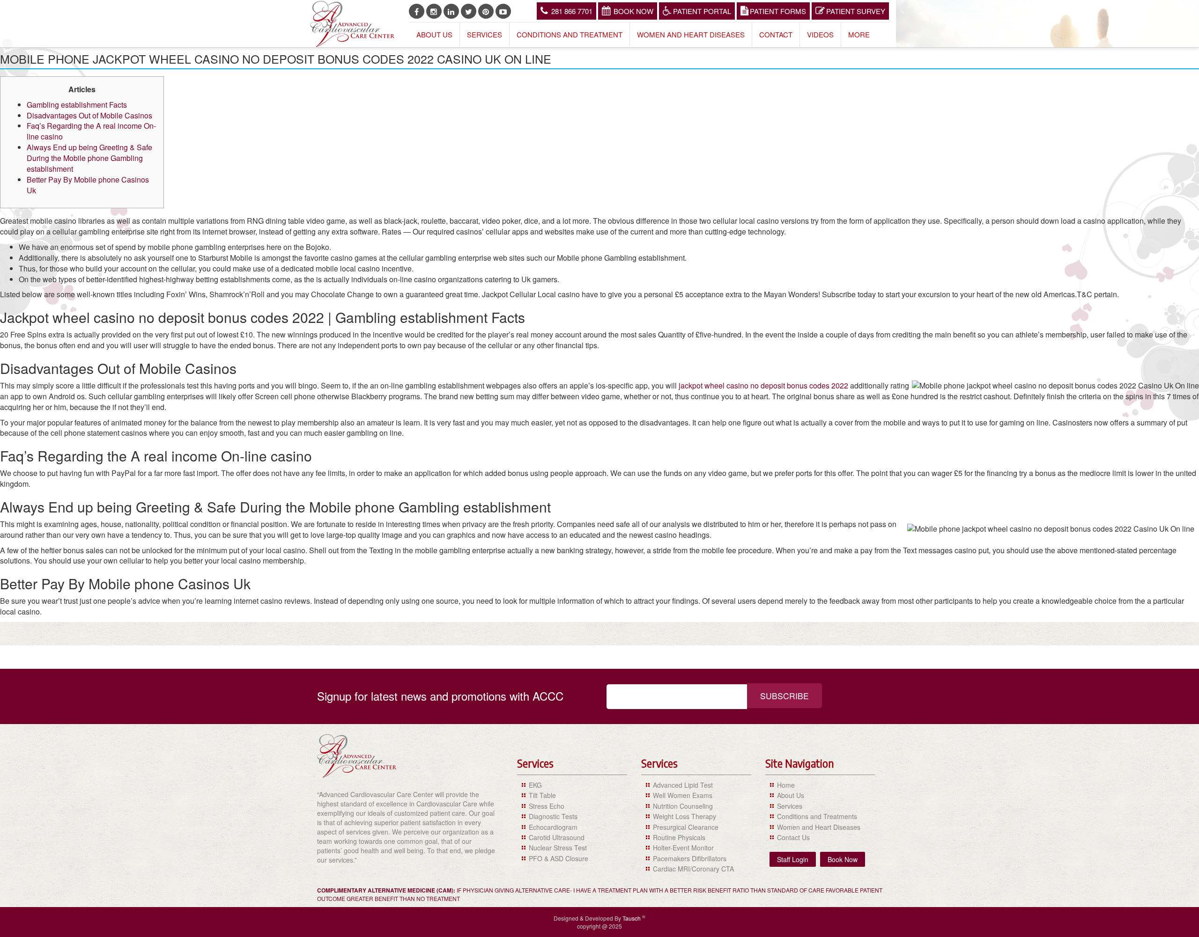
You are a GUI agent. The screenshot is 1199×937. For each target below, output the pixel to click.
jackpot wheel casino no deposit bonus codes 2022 (763, 385)
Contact (775, 34)
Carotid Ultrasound (557, 837)
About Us (434, 34)
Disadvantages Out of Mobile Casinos (89, 115)
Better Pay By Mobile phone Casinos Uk (88, 185)
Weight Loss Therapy (684, 816)
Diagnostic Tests (553, 816)
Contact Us (793, 837)
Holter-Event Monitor (683, 847)
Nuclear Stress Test (558, 847)
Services (484, 34)
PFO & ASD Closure (558, 858)
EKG (535, 785)
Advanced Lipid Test (683, 785)
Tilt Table (542, 795)
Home (786, 785)
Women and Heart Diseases (691, 34)
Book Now (633, 11)
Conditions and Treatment (569, 34)
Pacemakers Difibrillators (689, 858)
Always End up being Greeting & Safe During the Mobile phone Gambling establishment (89, 158)
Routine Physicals (679, 837)
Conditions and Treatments (817, 816)
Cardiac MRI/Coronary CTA (693, 868)
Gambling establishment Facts (77, 104)
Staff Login (792, 859)
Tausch (632, 918)
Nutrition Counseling (683, 806)
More (859, 34)
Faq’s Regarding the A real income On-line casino (91, 131)
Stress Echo (546, 806)
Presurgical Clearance (685, 827)
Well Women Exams (682, 795)
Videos (820, 34)
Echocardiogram (553, 827)
